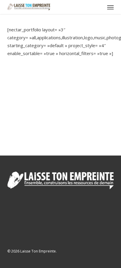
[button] (110, 7)
